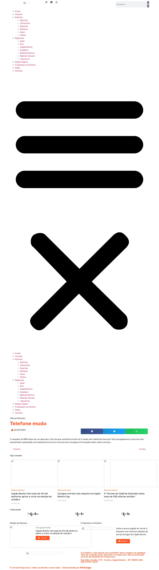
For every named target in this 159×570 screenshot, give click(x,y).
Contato (19, 71)
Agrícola (24, 20)
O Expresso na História (25, 65)
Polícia (23, 35)
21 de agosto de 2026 (43, 528)
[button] (79, 212)
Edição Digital (21, 62)
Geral (22, 32)
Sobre (17, 68)
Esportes (24, 26)
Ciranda (18, 14)
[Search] (148, 4)
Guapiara (24, 50)
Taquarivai (25, 59)
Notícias (18, 17)
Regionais (19, 38)
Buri (22, 44)
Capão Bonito (26, 47)
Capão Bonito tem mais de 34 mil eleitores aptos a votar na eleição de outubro (31, 496)
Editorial (24, 29)
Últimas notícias (17, 490)
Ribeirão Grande (27, 56)
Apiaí (22, 41)
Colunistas (25, 23)
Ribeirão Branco (27, 53)
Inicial (17, 11)
